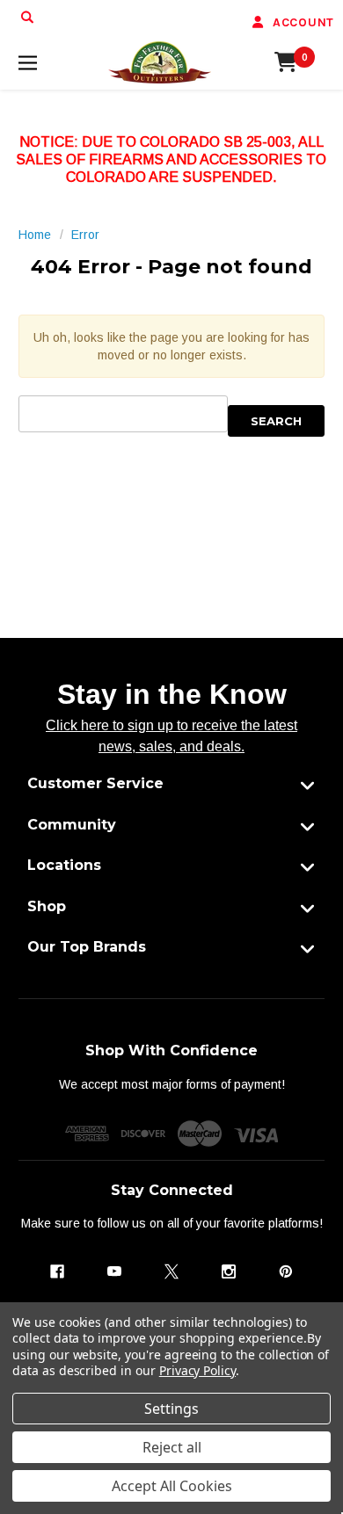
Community (71, 824)
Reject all (171, 1447)
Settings (171, 1408)
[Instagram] (228, 1271)
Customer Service (95, 783)
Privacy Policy (197, 1370)
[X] (171, 1271)
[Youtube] (114, 1271)
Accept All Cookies (172, 1486)
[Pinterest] (285, 1271)
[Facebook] (57, 1271)
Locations (64, 865)
